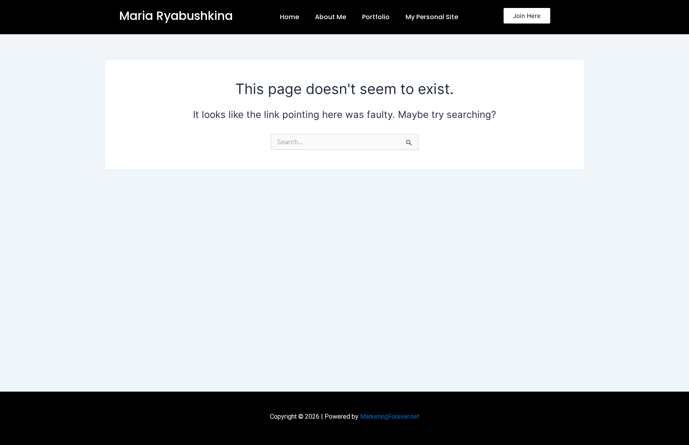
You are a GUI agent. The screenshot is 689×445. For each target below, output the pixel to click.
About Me (330, 17)
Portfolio (376, 17)
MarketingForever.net (389, 416)
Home (289, 17)
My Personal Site (432, 17)
